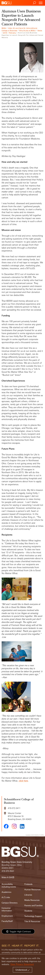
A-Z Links (6, 897)
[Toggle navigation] (40, 3)
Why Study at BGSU (27, 30)
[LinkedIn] (22, 826)
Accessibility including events (9, 885)
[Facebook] (6, 826)
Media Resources (32, 900)
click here (23, 780)
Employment (7, 916)
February (12, 33)
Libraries (28, 895)
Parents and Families (33, 905)
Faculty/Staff (7, 921)
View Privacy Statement (22, 964)
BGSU (4, 28)
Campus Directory (10, 903)
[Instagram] (14, 826)
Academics (6, 892)
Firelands (28, 884)
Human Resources (32, 889)
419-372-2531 (8, 871)
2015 (5, 33)
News (40, 30)
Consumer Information (7, 909)
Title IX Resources (32, 921)
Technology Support (33, 916)
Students (28, 911)
